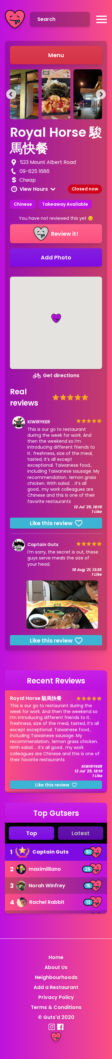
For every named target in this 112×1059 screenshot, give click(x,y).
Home (56, 957)
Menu (56, 55)
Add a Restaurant (56, 987)
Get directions (61, 375)
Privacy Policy (56, 997)
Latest (81, 833)
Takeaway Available (65, 204)
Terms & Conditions (56, 1007)
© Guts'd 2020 (56, 1017)
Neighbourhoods (56, 977)
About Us (56, 967)
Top (31, 833)
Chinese (23, 204)
